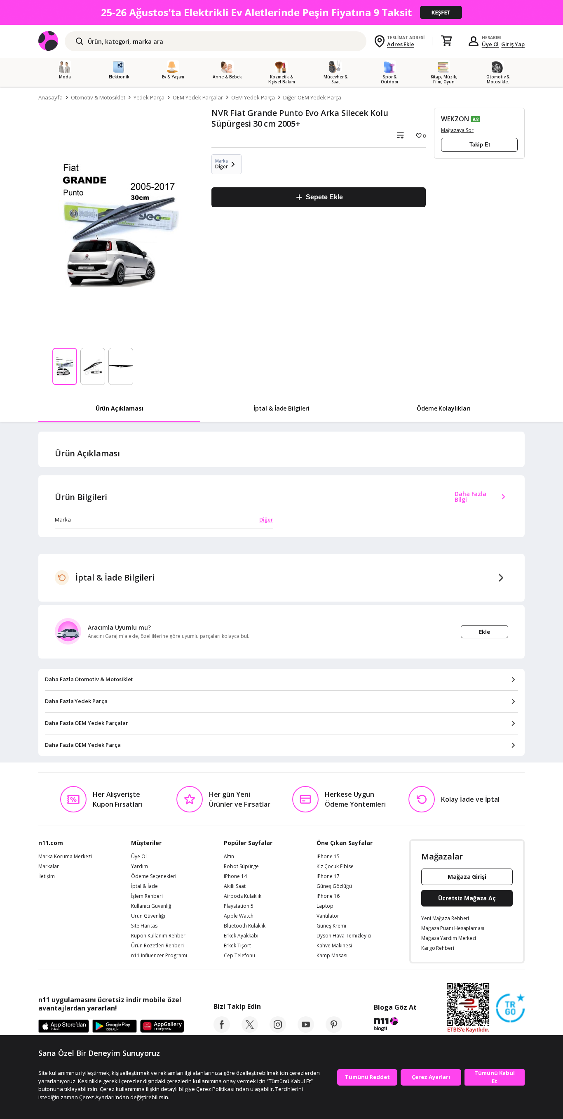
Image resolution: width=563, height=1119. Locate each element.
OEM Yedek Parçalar (198, 97)
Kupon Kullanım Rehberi (159, 935)
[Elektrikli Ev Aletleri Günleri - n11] (281, 12)
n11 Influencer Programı (159, 955)
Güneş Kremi (331, 926)
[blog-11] (395, 1025)
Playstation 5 (238, 906)
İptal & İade (144, 886)
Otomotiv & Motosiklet (98, 97)
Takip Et (479, 145)
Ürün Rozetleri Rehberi (157, 945)
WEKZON (455, 119)
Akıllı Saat (235, 886)
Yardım (139, 866)
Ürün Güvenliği (148, 916)
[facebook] (221, 1030)
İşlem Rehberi (147, 896)
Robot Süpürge (241, 866)
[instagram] (278, 1030)
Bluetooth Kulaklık (244, 926)
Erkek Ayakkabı (241, 935)
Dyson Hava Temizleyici (344, 935)
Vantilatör (328, 916)
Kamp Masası (332, 955)
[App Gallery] (162, 1027)
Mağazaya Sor (457, 130)
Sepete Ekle (324, 197)
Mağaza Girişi (467, 877)
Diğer (266, 519)
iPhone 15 (328, 856)
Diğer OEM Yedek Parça (312, 97)
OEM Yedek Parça (253, 97)
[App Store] (63, 1027)
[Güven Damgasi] (510, 1008)
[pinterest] (334, 1030)
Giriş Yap (513, 44)
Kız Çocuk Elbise (335, 866)
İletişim (46, 876)
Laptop (325, 906)
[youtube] (306, 1030)
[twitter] (250, 1030)
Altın (229, 856)
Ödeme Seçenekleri (153, 876)
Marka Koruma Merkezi (65, 856)
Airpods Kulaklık (242, 896)
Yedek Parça (149, 97)
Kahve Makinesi (334, 945)
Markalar (48, 866)
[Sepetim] (446, 41)
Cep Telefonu (239, 955)
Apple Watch (238, 916)
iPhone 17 (328, 876)
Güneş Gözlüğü (334, 886)
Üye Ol (490, 44)
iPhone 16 (328, 896)
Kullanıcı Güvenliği (152, 906)
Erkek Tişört (237, 945)
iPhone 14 (235, 876)
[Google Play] (114, 1027)
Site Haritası (145, 926)
